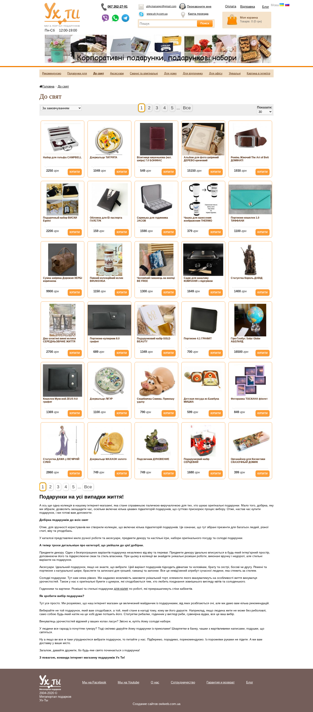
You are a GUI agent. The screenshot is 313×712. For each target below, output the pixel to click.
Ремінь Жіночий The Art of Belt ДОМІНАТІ (250, 159)
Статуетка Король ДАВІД (247, 278)
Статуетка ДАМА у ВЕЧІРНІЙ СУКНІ (61, 461)
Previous (51, 49)
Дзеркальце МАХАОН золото (108, 459)
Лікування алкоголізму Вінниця (279, 12)
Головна (48, 86)
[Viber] (105, 21)
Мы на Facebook (94, 682)
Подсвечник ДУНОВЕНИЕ (153, 459)
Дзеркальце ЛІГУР (101, 398)
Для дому (170, 73)
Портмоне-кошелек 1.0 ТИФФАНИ (245, 219)
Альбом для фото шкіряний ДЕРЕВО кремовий (201, 159)
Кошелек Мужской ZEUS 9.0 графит (60, 400)
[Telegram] (125, 21)
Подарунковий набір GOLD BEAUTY (153, 340)
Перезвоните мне (199, 6)
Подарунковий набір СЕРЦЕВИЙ (196, 461)
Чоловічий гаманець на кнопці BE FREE (156, 279)
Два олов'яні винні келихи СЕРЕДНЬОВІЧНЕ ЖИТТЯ (59, 340)
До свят (98, 73)
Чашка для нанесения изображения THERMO (198, 219)
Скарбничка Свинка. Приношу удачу (155, 400)
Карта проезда (198, 13)
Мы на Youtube (128, 682)
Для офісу (216, 73)
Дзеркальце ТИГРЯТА (103, 157)
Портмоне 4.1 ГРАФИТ (198, 338)
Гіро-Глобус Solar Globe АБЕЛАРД (245, 340)
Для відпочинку (193, 73)
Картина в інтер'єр (258, 73)
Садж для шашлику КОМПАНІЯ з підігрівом (198, 279)
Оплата (230, 6)
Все (187, 107)
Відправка (247, 6)
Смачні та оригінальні (144, 73)
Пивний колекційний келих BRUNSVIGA (106, 279)
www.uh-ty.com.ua (157, 13)
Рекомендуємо (51, 73)
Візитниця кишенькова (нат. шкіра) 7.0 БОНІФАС (154, 159)
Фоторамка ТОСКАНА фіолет (249, 398)
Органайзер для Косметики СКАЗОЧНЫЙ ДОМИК (248, 461)
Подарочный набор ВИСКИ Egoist (60, 219)
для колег (121, 588)
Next (264, 49)
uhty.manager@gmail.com (161, 6)
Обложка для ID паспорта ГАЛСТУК (106, 219)
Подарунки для (77, 73)
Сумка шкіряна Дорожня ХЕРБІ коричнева (62, 279)
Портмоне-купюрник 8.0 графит (105, 340)
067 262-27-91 (118, 6)
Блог (265, 7)
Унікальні (235, 73)
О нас (155, 682)
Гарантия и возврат (221, 682)
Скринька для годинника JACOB (152, 219)
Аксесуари (117, 73)
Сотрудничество (183, 682)
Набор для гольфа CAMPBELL (62, 157)
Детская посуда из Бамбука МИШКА (201, 400)
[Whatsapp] (115, 21)
